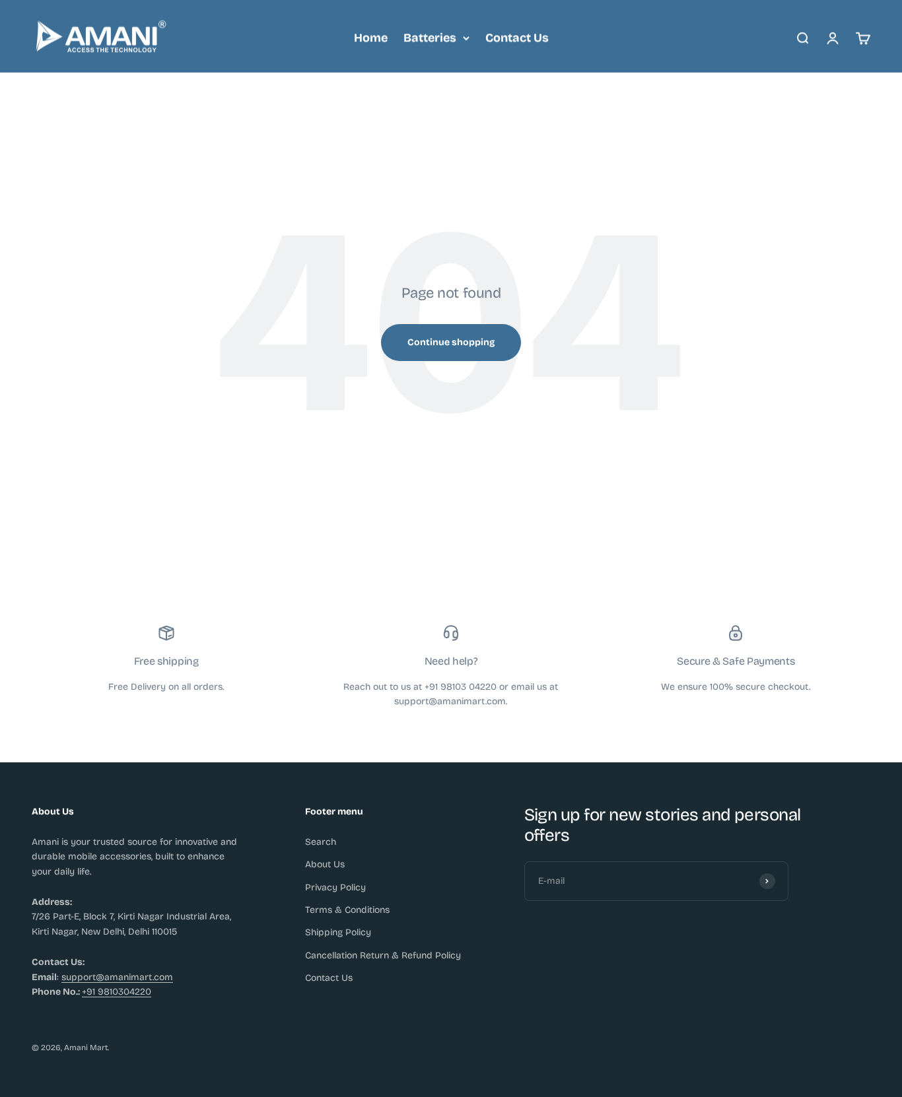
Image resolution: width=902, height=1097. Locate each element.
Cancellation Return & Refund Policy (383, 955)
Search (320, 842)
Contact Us (517, 37)
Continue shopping (451, 342)
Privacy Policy (335, 887)
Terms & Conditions (347, 909)
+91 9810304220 (116, 991)
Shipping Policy (338, 932)
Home (371, 37)
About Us (325, 864)
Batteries (429, 37)
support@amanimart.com (117, 977)
